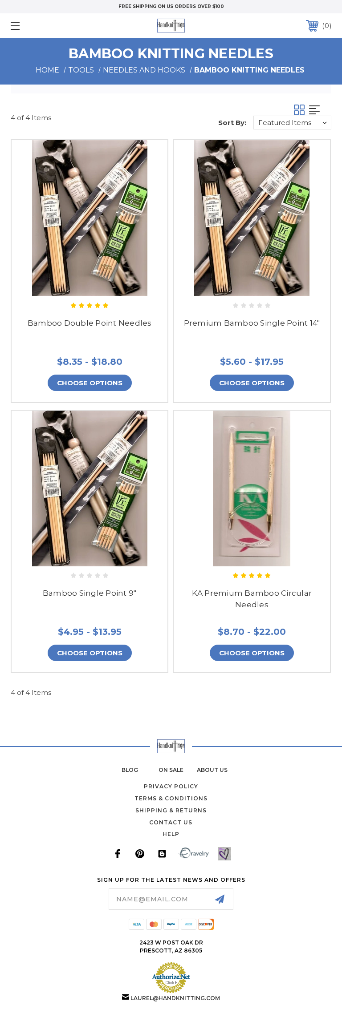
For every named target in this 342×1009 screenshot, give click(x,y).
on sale (171, 770)
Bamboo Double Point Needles (90, 323)
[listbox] (292, 122)
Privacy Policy (171, 786)
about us (212, 770)
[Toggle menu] (43, 25)
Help (171, 834)
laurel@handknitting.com (175, 998)
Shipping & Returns (171, 810)
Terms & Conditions (171, 798)
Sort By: (232, 122)
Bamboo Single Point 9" (90, 593)
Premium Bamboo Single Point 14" (252, 323)
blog (130, 770)
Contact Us (170, 822)
